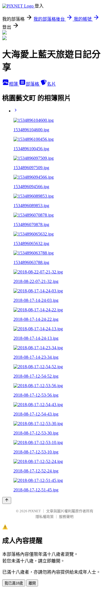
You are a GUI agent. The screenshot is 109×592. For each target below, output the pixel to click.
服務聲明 (66, 517)
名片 (51, 84)
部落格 (33, 84)
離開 (32, 583)
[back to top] (6, 500)
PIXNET (34, 511)
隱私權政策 (44, 517)
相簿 (14, 84)
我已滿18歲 (13, 583)
